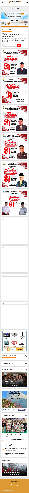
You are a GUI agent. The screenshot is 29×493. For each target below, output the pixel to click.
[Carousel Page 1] (12, 385)
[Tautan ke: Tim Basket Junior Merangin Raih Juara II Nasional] (14, 425)
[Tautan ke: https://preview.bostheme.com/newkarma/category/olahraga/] (26, 416)
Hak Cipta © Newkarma (7, 490)
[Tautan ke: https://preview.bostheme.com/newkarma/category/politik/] (26, 370)
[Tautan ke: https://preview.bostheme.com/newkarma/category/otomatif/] (26, 356)
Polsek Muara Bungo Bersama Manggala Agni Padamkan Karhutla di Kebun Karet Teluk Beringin (13, 471)
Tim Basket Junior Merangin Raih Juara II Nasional (15, 435)
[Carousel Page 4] (16, 474)
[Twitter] (14, 485)
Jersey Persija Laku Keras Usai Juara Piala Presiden (15, 444)
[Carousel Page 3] (16, 385)
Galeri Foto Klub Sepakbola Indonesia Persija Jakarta (15, 454)
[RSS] (17, 485)
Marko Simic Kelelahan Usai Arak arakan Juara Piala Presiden (15, 449)
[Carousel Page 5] (18, 474)
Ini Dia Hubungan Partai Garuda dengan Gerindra (13, 381)
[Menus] (2, 2)
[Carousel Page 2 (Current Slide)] (14, 385)
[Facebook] (12, 485)
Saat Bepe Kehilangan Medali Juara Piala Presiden (14, 440)
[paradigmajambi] (15, 2)
